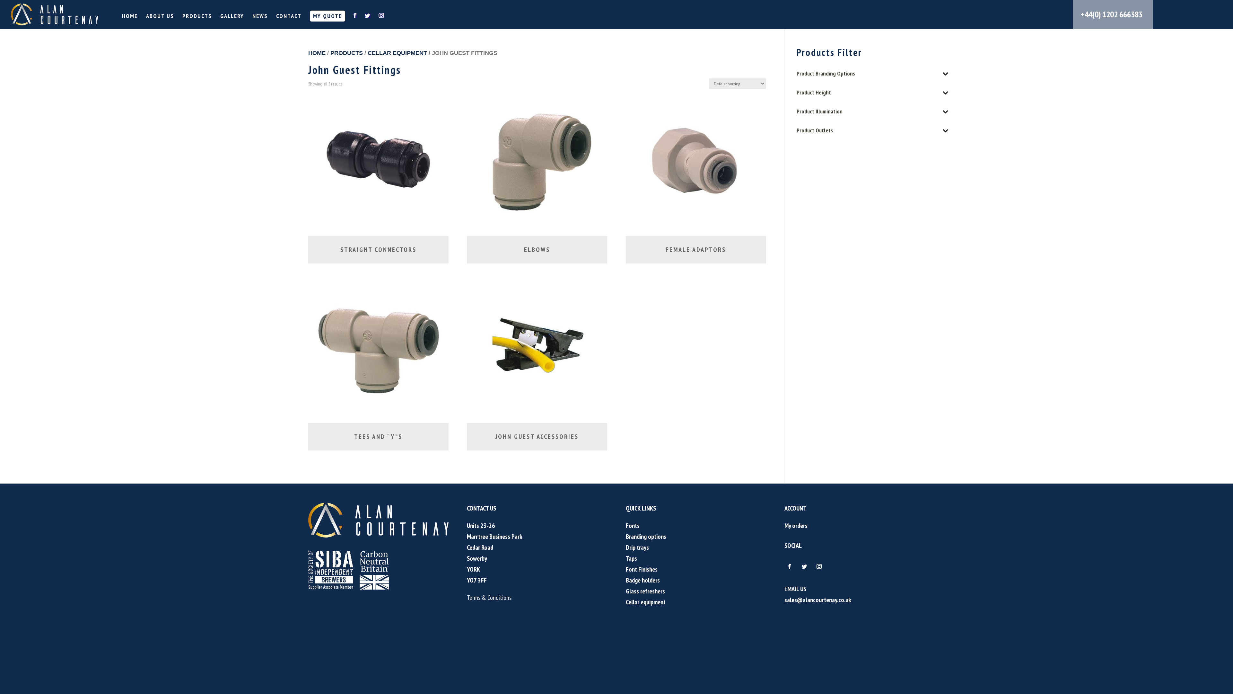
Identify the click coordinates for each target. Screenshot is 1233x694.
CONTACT (289, 17)
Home (317, 52)
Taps (631, 558)
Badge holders (643, 580)
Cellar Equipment (397, 52)
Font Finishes (642, 569)
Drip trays (637, 547)
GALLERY (232, 17)
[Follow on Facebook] (789, 566)
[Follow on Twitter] (804, 566)
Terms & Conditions (489, 597)
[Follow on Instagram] (819, 566)
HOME (130, 17)
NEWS (260, 17)
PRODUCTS (197, 17)
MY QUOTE (327, 16)
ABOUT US (160, 17)
